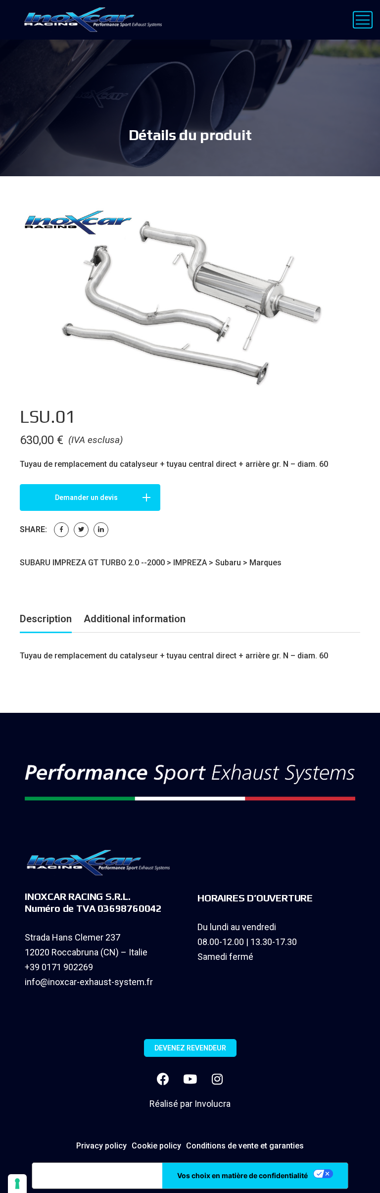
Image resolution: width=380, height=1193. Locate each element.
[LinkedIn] (101, 529)
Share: (33, 529)
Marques (265, 562)
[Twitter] (81, 529)
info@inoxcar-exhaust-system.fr (89, 982)
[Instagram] (217, 1079)
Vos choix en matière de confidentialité (242, 1175)
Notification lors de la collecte (97, 1176)
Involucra (212, 1103)
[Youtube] (190, 1079)
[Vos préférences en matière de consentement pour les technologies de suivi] (17, 1183)
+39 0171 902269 (59, 967)
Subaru (228, 562)
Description (46, 619)
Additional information (135, 619)
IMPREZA (190, 562)
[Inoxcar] (91, 19)
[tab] (46, 620)
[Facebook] (61, 529)
